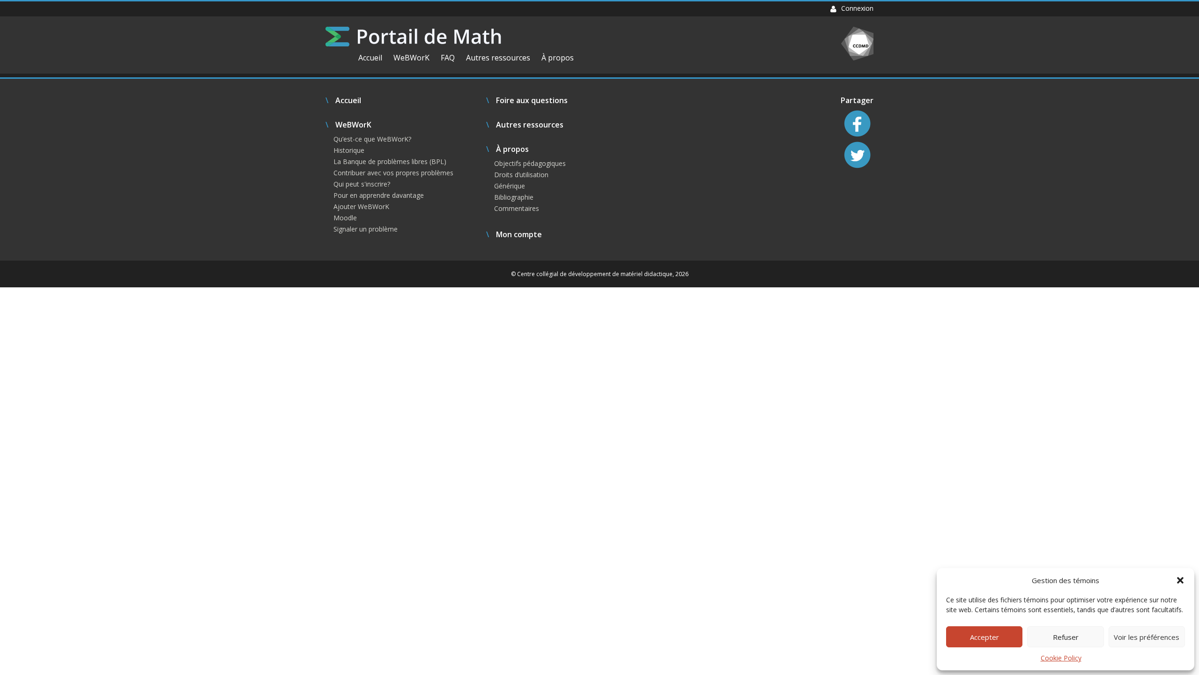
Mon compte (519, 234)
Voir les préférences (1146, 637)
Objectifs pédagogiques (530, 163)
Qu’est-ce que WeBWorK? (372, 139)
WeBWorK (411, 57)
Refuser (1066, 637)
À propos (557, 57)
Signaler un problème (365, 229)
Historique (348, 150)
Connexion (857, 8)
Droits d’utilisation (521, 174)
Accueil (370, 57)
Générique (509, 185)
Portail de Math (413, 36)
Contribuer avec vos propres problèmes (393, 172)
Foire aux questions (532, 100)
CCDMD (857, 43)
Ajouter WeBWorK (361, 206)
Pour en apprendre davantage (378, 195)
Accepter (984, 637)
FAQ (448, 57)
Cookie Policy (1061, 657)
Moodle (345, 217)
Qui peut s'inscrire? (361, 184)
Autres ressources (498, 57)
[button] (1180, 580)
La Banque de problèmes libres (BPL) (389, 161)
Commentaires (516, 208)
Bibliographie (513, 197)
